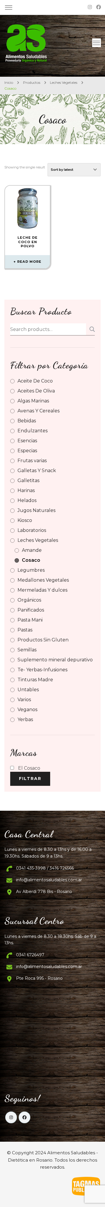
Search (90, 329)
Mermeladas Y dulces (42, 590)
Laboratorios (32, 530)
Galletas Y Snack (37, 470)
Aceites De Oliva (36, 391)
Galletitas (28, 480)
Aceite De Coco (35, 381)
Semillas (27, 650)
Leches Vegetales (38, 540)
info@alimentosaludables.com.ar (49, 879)
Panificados (31, 610)
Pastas (25, 630)
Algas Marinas (33, 401)
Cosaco (31, 560)
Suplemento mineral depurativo (55, 660)
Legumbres (31, 570)
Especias (27, 450)
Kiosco (25, 520)
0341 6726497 (30, 954)
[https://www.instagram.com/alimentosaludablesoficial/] (11, 1117)
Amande (32, 550)
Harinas (26, 490)
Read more (29, 262)
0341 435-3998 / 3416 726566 (45, 868)
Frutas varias (32, 460)
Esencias (27, 440)
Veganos (27, 709)
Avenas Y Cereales (39, 411)
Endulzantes (33, 430)
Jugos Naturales (36, 510)
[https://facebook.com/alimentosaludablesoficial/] (24, 1117)
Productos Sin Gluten (43, 640)
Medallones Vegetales (43, 580)
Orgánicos (29, 600)
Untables (28, 689)
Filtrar (30, 778)
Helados (27, 500)
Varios (24, 699)
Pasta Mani (30, 620)
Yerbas (25, 719)
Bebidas (27, 421)
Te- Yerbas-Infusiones (42, 669)
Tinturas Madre (35, 679)
